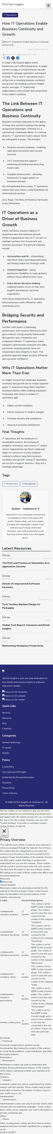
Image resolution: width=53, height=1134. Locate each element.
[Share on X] (13, 58)
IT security (6, 747)
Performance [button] (6, 1057)
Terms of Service (9, 793)
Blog (4, 723)
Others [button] (3, 1116)
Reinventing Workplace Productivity (22, 645)
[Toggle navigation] (48, 5)
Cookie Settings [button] (7, 826)
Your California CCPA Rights (14, 772)
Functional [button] (5, 1038)
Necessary (7, 881)
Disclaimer (6, 782)
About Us (6, 713)
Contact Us (7, 728)
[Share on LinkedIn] (17, 58)
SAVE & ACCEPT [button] (8, 1132)
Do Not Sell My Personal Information (18, 777)
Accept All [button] (20, 826)
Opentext (47, 558)
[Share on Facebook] (8, 58)
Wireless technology (11, 742)
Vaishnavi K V (10, 54)
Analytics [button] (4, 1077)
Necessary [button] (5, 878)
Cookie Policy (8, 767)
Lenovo (48, 641)
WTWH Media (45, 600)
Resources (6, 718)
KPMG (48, 579)
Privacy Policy (8, 788)
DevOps (5, 753)
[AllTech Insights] (15, 691)
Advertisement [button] (7, 1096)
